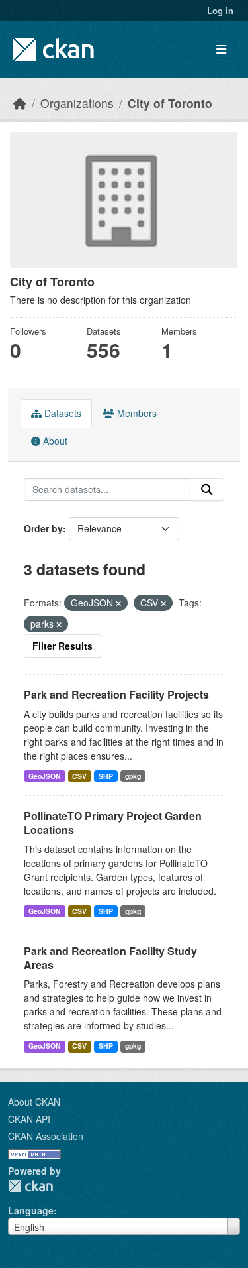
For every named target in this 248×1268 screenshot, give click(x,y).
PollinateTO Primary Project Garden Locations (113, 822)
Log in (220, 10)
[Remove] (118, 603)
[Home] (19, 103)
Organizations (77, 103)
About (53, 440)
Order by (43, 528)
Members (135, 413)
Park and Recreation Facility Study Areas (110, 957)
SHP (106, 776)
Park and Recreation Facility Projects (116, 694)
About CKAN (34, 1101)
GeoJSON (44, 776)
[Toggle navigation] (221, 49)
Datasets (61, 413)
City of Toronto (170, 103)
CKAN (30, 1186)
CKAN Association (45, 1136)
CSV (79, 776)
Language (31, 1210)
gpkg (133, 776)
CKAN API (29, 1118)
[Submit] (207, 490)
